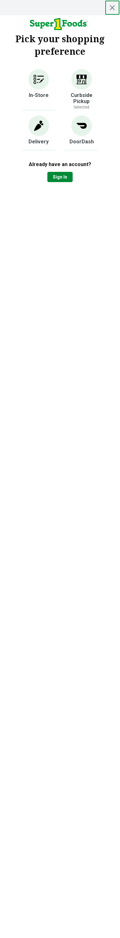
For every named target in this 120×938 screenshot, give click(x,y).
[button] (38, 89)
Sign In (60, 177)
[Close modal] (112, 7)
